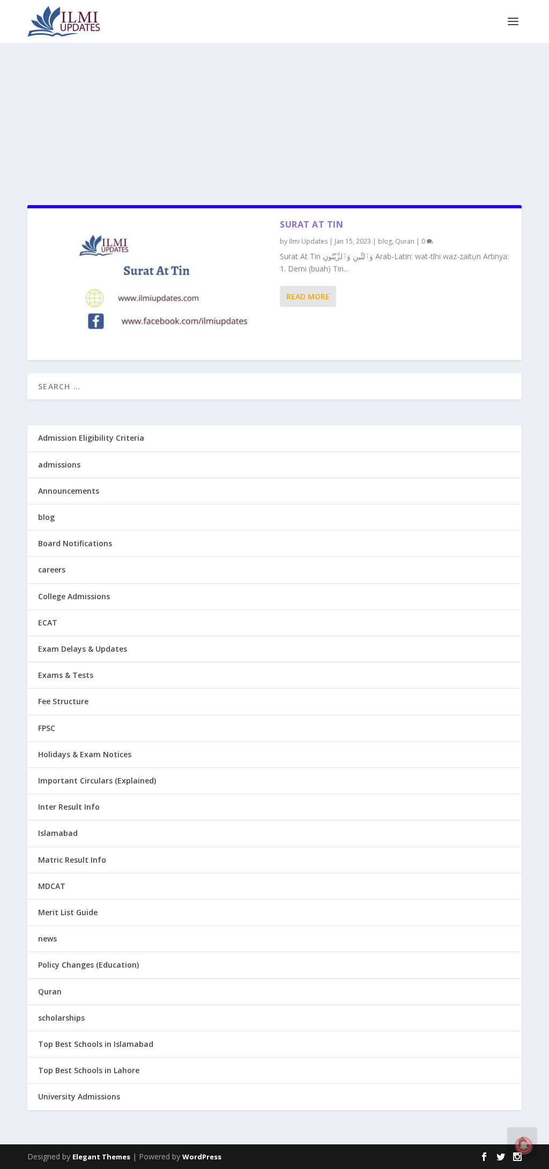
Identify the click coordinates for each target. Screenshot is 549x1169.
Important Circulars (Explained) (97, 780)
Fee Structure (63, 701)
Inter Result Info (69, 807)
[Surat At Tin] (153, 284)
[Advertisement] (274, 117)
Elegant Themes (101, 1157)
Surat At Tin (311, 224)
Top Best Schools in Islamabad (95, 1044)
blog (385, 241)
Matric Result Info (72, 860)
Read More (308, 296)
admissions (59, 464)
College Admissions (74, 596)
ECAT (47, 622)
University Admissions (79, 1096)
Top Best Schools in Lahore (88, 1070)
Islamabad (58, 833)
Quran (404, 241)
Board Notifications (75, 543)
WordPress (201, 1157)
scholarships (61, 1018)
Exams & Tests (65, 675)
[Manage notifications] (523, 1145)
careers (51, 569)
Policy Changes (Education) (88, 965)
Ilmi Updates (308, 241)
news (47, 938)
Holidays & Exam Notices (84, 754)
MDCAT (51, 886)
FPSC (46, 728)
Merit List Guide (68, 912)
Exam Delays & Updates (82, 649)
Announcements (68, 491)
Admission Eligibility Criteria (91, 438)
